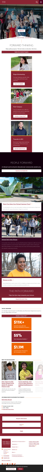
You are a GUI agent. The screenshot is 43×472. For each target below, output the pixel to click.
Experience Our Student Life (21, 170)
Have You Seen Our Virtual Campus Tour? (17, 204)
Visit (20, 425)
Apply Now (21, 30)
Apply (21, 431)
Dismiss (20, 469)
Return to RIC (7, 280)
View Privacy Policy (11, 469)
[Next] (40, 370)
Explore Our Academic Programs (21, 52)
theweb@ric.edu (6, 457)
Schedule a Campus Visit (20, 116)
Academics (14, 444)
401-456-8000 (6, 455)
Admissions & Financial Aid (18, 441)
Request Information (21, 418)
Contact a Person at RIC (34, 442)
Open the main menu (41, 2)
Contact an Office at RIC (34, 444)
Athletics (14, 449)
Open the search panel (37, 2)
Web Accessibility (6, 460)
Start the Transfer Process (20, 148)
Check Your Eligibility (19, 84)
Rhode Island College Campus (8, 409)
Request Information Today (21, 299)
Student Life (14, 447)
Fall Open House (7, 399)
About (13, 452)
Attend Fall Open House (9, 239)
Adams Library (32, 446)
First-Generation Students (20, 339)
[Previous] (40, 373)
